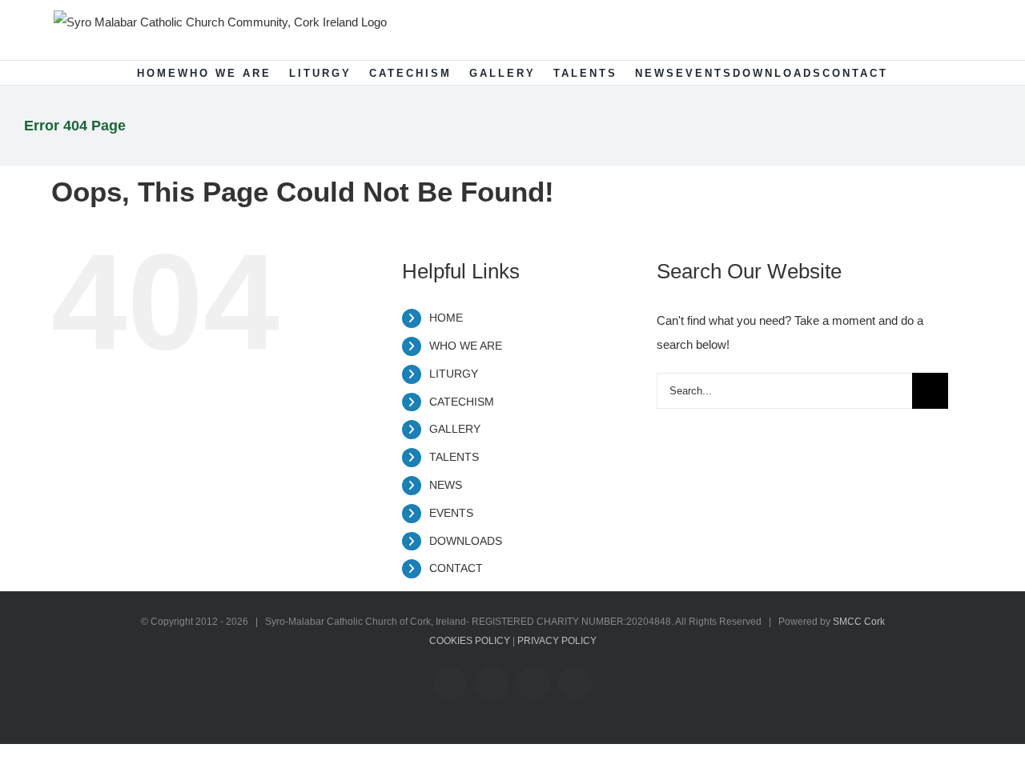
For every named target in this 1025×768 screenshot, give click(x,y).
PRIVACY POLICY (557, 640)
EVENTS (451, 512)
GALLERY (454, 428)
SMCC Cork (859, 621)
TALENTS (454, 456)
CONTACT (456, 568)
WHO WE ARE (465, 345)
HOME (446, 317)
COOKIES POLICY (469, 640)
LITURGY (453, 373)
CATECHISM (461, 401)
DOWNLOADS (465, 540)
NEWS (445, 484)
